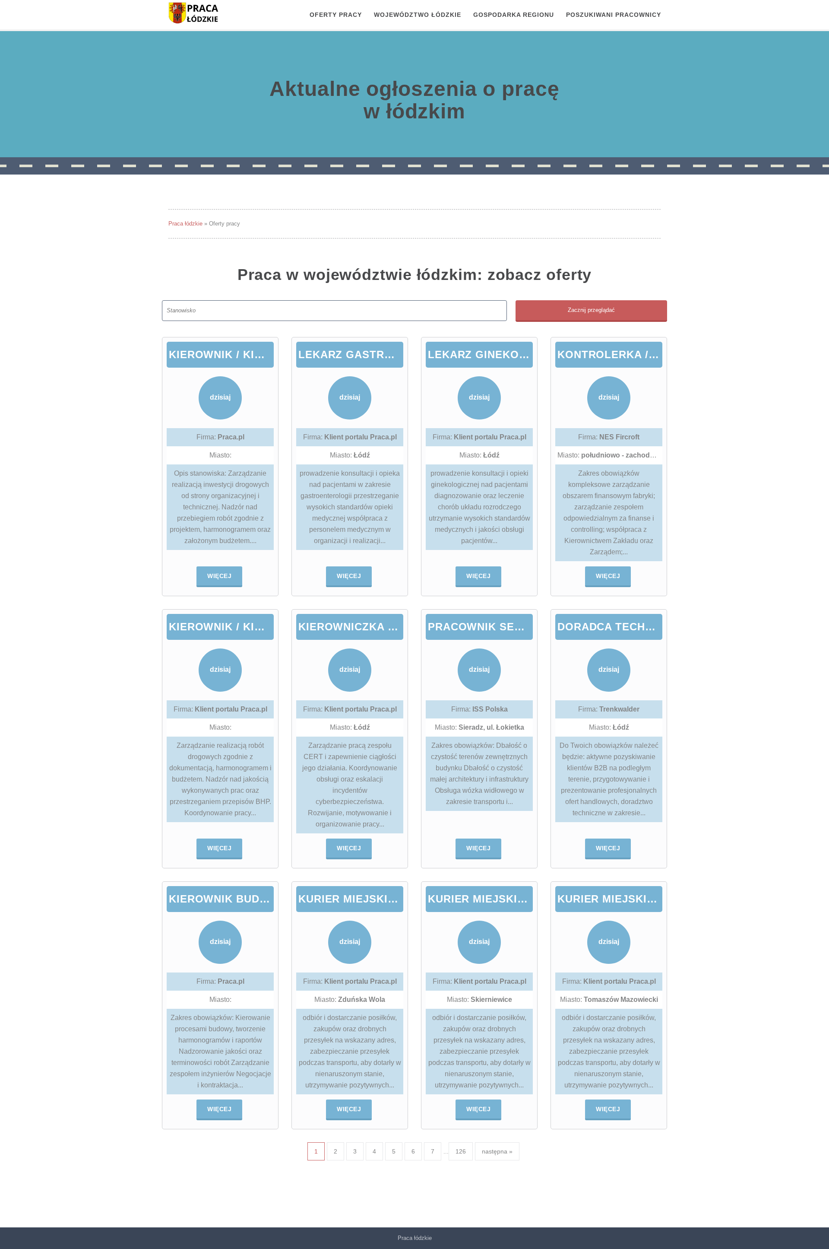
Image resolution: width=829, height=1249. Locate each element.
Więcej (219, 575)
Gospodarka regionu (513, 14)
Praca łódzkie (185, 223)
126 (461, 1151)
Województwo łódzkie (417, 14)
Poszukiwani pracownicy (613, 14)
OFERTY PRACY (336, 14)
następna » (497, 1151)
